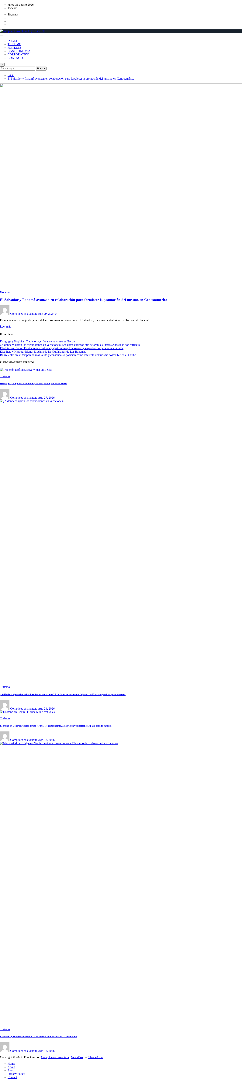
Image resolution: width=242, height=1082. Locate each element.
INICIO (12, 40)
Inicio (11, 75)
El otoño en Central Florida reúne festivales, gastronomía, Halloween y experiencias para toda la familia (61, 348)
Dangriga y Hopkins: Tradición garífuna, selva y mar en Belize (37, 341)
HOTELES (14, 47)
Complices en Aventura (55, 1057)
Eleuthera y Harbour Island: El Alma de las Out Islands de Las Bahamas (43, 351)
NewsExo (77, 1057)
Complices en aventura (23, 313)
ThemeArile (95, 1057)
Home (11, 1063)
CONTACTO (16, 57)
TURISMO (14, 44)
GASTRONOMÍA (19, 51)
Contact (12, 1077)
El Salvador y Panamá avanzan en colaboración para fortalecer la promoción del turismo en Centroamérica (71, 78)
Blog (10, 1070)
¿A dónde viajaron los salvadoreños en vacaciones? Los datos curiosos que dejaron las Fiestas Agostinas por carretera (70, 344)
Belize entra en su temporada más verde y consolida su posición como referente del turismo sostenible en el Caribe (68, 355)
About (11, 1067)
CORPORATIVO (18, 54)
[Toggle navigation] (1, 35)
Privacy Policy (16, 1073)
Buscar (41, 68)
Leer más (5, 326)
